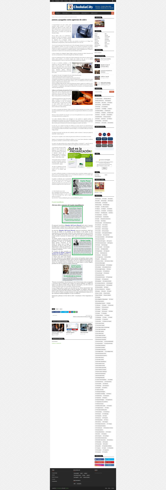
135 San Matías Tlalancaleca (100, 349)
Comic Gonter (107, 36)
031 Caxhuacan (98, 224)
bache (53, 475)
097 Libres (111, 299)
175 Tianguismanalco (99, 407)
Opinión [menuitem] (58, 13)
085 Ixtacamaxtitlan (98, 287)
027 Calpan (97, 220)
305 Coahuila (97, 102)
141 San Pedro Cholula (99, 359)
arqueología (54, 472)
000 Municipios (98, 198)
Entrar (104, 168)
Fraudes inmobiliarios (58, 202)
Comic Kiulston (97, 38)
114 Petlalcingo (98, 317)
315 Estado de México (99, 110)
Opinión (110, 145)
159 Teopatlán (98, 387)
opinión (88, 475)
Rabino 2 (96, 46)
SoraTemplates (58, 488)
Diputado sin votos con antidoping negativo (105, 65)
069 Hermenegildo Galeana (100, 269)
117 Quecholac (105, 319)
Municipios (110, 138)
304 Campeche (108, 100)
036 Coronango (105, 228)
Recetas (106, 46)
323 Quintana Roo (98, 116)
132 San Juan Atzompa (108, 343)
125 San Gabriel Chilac (99, 333)
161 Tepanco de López (99, 389)
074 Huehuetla (106, 273)
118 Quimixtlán (98, 321)
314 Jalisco (110, 108)
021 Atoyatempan (98, 214)
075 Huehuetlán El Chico (99, 275)
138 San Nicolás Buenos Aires (100, 353)
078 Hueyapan (97, 279)
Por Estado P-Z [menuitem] (85, 13)
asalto (81, 473)
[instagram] (99, 465)
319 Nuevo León (110, 112)
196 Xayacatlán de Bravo (99, 431)
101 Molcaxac (97, 305)
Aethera (96, 33)
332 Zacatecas (110, 122)
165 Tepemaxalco (98, 395)
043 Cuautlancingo (109, 236)
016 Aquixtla (103, 210)
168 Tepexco (104, 397)
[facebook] (112, 1)
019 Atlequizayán (104, 212)
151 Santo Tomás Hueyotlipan (100, 379)
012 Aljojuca (97, 208)
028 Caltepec (103, 220)
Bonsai (96, 35)
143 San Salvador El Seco (99, 363)
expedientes (54, 481)
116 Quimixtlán (98, 319)
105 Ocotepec (97, 309)
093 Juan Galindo (107, 293)
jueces (59, 17)
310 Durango (97, 106)
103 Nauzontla (110, 305)
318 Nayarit (103, 112)
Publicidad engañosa (70, 332)
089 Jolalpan (97, 291)
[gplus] (99, 462)
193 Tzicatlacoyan (98, 427)
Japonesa (96, 42)
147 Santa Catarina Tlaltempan (101, 371)
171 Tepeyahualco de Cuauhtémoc (101, 401)
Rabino (106, 45)
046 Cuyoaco (109, 240)
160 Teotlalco (104, 387)
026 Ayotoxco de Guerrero (105, 218)
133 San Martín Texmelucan (100, 345)
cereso (53, 479)
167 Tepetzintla (98, 397)
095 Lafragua (97, 297)
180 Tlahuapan (98, 413)
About (109, 488)
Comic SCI (107, 38)
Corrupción (104, 145)
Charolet (106, 35)
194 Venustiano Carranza (108, 427)
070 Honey (108, 269)
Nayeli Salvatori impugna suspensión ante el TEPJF (106, 83)
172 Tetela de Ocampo (99, 403)
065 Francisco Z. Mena (109, 261)
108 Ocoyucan (104, 311)
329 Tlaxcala (105, 120)
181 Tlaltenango (105, 413)
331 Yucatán (104, 122)
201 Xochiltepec (106, 435)
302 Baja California (107, 98)
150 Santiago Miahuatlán (99, 377)
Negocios (99, 145)
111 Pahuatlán (104, 313)
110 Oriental (97, 313)
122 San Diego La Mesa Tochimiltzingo (102, 327)
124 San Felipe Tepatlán (99, 331)
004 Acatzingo (103, 200)
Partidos (104, 142)
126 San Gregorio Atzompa (100, 335)
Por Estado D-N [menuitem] (75, 13)
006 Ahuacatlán (98, 202)
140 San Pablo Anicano (99, 357)
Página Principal (55, 17)
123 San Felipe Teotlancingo (100, 329)
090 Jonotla (103, 291)
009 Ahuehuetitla (106, 204)
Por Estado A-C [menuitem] (65, 13)
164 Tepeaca (108, 393)
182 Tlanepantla (98, 415)
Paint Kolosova (97, 45)
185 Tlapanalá (105, 417)
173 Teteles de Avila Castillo (100, 405)
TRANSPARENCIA (98, 176)
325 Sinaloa (97, 118)
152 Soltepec (110, 379)
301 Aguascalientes (98, 98)
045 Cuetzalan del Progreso (100, 240)
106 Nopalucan (104, 309)
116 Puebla (110, 317)
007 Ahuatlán (105, 202)
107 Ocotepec (97, 311)
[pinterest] (109, 462)
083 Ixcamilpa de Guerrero (100, 285)
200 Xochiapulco (98, 435)
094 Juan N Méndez (98, 295)
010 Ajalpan (97, 206)
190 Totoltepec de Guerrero (100, 423)
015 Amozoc (97, 210)
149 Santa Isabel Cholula (99, 375)
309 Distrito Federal (105, 104)
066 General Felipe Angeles (100, 263)
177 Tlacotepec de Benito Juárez (101, 409)
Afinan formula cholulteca (106, 58)
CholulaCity (100, 134)
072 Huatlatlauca (106, 271)
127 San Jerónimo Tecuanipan (100, 337)
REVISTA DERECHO (98, 52)
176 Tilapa (107, 407)
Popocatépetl (76, 473)
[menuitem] (53, 13)
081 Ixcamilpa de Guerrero (100, 283)
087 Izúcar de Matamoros (100, 289)
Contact (112, 488)
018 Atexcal (97, 212)
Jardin (106, 42)
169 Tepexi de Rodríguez (99, 399)
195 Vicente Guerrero (99, 429)
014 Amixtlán (109, 208)
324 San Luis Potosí (107, 116)
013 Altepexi (103, 208)
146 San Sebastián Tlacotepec (100, 369)
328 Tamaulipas (98, 120)
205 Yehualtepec (98, 441)
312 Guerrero (97, 108)
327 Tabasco (109, 118)
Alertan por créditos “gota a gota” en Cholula (57, 333)
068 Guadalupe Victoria (106, 267)
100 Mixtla (108, 303)
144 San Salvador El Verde (100, 365)
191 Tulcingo (109, 423)
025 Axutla (97, 218)
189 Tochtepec (105, 421)
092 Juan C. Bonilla (98, 293)
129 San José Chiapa (99, 341)
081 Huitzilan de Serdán (107, 281)
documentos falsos (77, 475)
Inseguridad (110, 142)
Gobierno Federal (99, 139)
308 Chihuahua (98, 104)
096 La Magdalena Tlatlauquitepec (101, 299)
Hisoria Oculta (107, 40)
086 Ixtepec (106, 287)
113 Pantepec (106, 315)
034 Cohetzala (104, 226)
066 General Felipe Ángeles (100, 265)
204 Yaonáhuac (110, 439)
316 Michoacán (107, 110)
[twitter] (109, 459)
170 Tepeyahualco (109, 399)
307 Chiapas (110, 102)
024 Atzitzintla (105, 216)
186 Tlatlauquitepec (98, 419)
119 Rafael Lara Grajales (106, 321)
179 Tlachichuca (106, 411)
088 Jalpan (108, 289)
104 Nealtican (97, 307)
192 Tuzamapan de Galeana (100, 425)
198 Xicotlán (97, 433)
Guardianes (107, 39)
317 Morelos (97, 112)
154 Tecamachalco (108, 381)
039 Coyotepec (98, 232)
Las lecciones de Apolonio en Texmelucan (106, 71)
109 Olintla (111, 311)
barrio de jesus (55, 477)
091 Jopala (109, 291)
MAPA (104, 134)
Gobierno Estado (104, 139)
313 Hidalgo (104, 108)
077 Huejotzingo (109, 277)
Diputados (98, 142)
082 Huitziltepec (109, 283)
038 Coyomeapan (105, 230)
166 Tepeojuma (106, 395)
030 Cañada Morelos (107, 222)
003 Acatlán (97, 200)
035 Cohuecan (98, 228)
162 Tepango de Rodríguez (100, 391)
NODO (109, 134)
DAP (74, 483)
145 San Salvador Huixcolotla (100, 367)
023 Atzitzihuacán (98, 216)
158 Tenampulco (106, 385)
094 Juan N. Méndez (107, 295)
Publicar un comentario (56, 343)
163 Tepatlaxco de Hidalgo (100, 393)
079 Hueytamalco (105, 279)
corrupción (79, 483)
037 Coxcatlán (98, 230)
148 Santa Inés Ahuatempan (100, 373)
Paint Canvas (107, 43)
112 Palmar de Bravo (99, 315)
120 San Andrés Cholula (99, 323)
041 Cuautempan (98, 234)
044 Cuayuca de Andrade (99, 238)
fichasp (83, 475)
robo (81, 477)
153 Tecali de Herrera (99, 381)
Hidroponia (97, 40)
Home (106, 488)
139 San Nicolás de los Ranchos (101, 355)
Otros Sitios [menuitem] (94, 13)
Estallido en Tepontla (105, 76)
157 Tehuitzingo (98, 385)
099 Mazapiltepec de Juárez (100, 303)
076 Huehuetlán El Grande (100, 277)
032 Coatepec (105, 224)
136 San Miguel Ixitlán (99, 351)
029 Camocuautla (98, 222)
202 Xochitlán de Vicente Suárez (101, 437)
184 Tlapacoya (98, 417)
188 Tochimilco (98, 421)
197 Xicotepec (108, 431)
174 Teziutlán (109, 405)
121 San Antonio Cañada (99, 325)
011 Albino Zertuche (104, 206)
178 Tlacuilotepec (98, 411)
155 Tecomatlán (98, 383)
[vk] (109, 465)
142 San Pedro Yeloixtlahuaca (100, 361)
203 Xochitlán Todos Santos (100, 439)
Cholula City (97, 36)
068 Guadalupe (98, 267)
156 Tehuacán (105, 383)
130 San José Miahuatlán (108, 341)
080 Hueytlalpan (98, 281)
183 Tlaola (105, 415)
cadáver (85, 473)
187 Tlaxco (106, 419)
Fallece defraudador (84, 332)
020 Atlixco (111, 212)
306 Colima (104, 102)
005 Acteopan (110, 200)
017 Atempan (110, 210)
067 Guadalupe (109, 265)
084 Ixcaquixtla (109, 285)
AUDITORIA (97, 174)
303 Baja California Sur (99, 100)
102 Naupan (104, 305)
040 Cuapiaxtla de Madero (107, 232)
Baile (106, 33)
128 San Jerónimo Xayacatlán (100, 339)
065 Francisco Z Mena (99, 261)
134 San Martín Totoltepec (100, 347)
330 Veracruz (97, 122)
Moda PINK (97, 43)
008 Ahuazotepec (98, 204)
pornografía (76, 477)
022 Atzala (105, 214)
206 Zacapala (105, 441)
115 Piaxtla (104, 317)
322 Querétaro (109, 114)
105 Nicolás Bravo (105, 307)
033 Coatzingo (98, 226)
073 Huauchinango (98, 273)
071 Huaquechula (98, 271)
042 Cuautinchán (106, 234)
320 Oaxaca (97, 114)
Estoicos (96, 39)
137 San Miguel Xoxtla (109, 351)
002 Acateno (110, 198)
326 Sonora (103, 118)
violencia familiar (86, 477)
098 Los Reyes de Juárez (99, 301)
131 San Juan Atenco (99, 343)
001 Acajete (104, 198)
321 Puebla (103, 114)
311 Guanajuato (105, 106)
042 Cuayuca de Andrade (99, 236)
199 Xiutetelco (103, 433)
